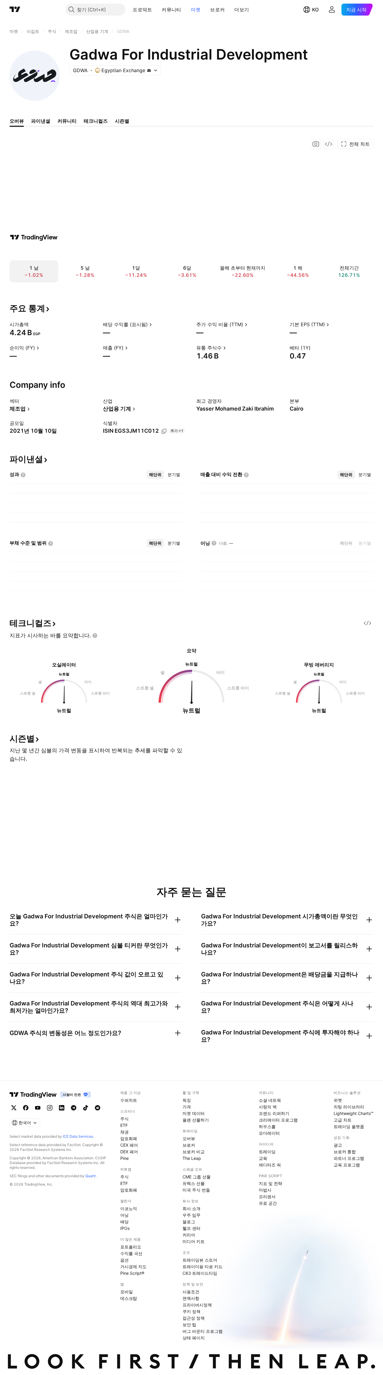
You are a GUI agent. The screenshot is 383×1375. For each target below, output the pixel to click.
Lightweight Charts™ (353, 1113)
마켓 (196, 10)
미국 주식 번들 (196, 1189)
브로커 (217, 10)
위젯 (338, 1100)
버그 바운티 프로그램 (203, 1331)
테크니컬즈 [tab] (96, 121)
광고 (338, 1145)
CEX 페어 (129, 1145)
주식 (124, 1118)
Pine (124, 1158)
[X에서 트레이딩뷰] (14, 1108)
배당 (124, 1221)
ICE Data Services (78, 1136)
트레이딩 (267, 1151)
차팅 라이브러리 (349, 1106)
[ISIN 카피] (164, 431)
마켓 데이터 (194, 1113)
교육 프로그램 (347, 1164)
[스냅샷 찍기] (316, 144)
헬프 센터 (191, 1228)
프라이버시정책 (197, 1304)
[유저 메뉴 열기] (332, 10)
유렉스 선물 (194, 1183)
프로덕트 (142, 10)
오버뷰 (189, 1138)
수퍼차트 (128, 1100)
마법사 (265, 1189)
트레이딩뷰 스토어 (200, 1259)
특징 (187, 1100)
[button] (156, 10)
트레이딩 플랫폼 (349, 1126)
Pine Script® (132, 1273)
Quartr (90, 1176)
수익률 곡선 (131, 1253)
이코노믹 (128, 1208)
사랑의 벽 (268, 1106)
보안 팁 (189, 1324)
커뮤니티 (171, 10)
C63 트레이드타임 (200, 1273)
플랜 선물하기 (196, 1119)
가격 (187, 1106)
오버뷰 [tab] (17, 121)
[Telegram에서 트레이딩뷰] (73, 1108)
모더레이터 (269, 1133)
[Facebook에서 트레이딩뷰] (26, 1108)
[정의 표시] (32, 324)
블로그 (189, 1221)
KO (315, 10)
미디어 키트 (194, 1241)
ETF (124, 1125)
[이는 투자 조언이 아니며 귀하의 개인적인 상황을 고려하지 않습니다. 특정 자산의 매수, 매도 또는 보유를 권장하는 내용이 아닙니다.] (95, 635)
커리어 (189, 1234)
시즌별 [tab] (122, 121)
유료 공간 (268, 1203)
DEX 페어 (129, 1151)
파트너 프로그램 (349, 1158)
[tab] (155, 474)
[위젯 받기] (328, 144)
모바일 (126, 1291)
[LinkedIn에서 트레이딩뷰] (61, 1108)
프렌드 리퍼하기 (274, 1113)
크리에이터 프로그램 (278, 1119)
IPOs (125, 1228)
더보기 (241, 10)
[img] (149, 70)
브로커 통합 (345, 1151)
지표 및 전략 (270, 1183)
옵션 (124, 1259)
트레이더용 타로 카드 (203, 1266)
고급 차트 (343, 1119)
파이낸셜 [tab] (40, 121)
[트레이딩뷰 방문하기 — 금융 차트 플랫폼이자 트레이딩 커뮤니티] (34, 237)
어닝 (124, 1215)
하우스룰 (267, 1126)
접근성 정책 (194, 1318)
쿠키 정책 (191, 1311)
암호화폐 (128, 1138)
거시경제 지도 (133, 1266)
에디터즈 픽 (270, 1164)
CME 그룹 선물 (197, 1176)
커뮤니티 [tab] (67, 121)
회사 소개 (191, 1208)
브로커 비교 (194, 1151)
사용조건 (191, 1291)
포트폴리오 (130, 1246)
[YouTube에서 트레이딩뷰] (38, 1108)
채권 (124, 1131)
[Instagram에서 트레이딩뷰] (49, 1108)
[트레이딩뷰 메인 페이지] (15, 9)
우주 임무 (191, 1215)
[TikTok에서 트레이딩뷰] (85, 1108)
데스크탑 (128, 1298)
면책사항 (191, 1298)
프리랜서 (267, 1196)
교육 (263, 1158)
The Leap (192, 1158)
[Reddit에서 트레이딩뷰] (97, 1108)
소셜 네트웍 (270, 1100)
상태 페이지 (194, 1337)
